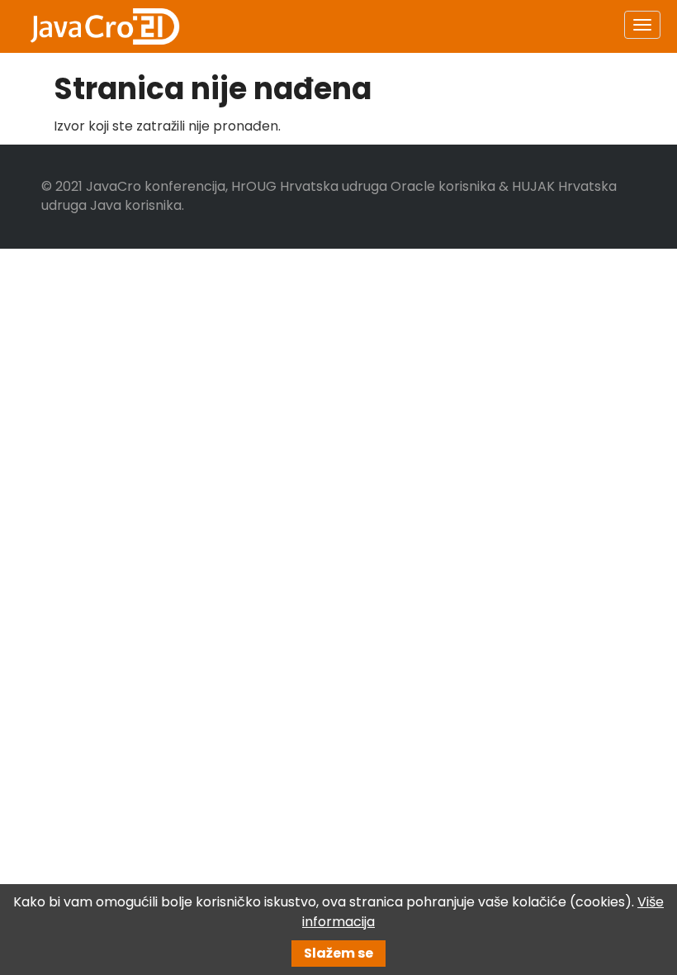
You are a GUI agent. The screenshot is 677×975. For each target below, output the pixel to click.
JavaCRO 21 (105, 26)
